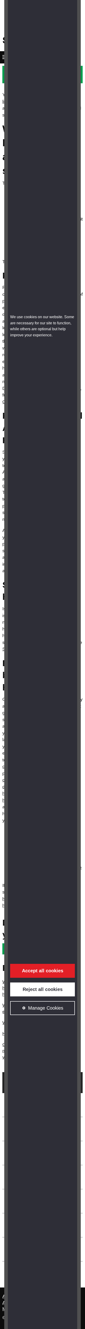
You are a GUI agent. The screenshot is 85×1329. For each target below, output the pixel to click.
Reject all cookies (43, 989)
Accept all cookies (42, 970)
